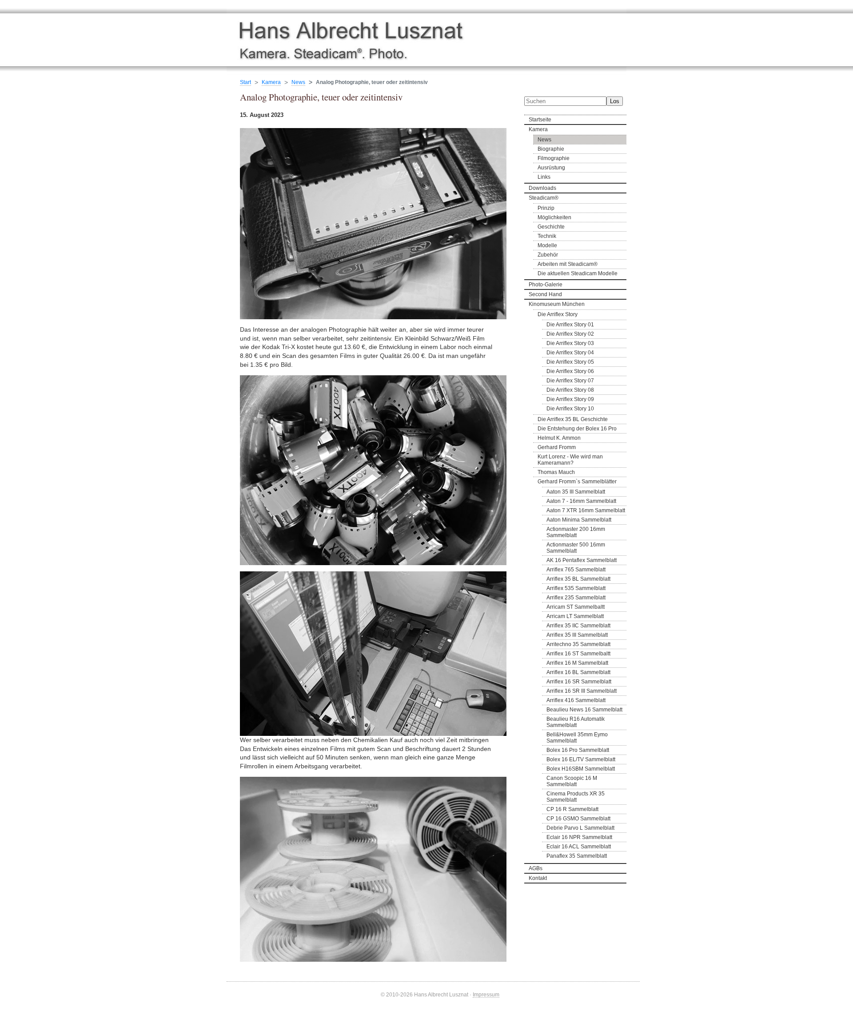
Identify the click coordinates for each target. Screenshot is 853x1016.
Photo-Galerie (545, 284)
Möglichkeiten (554, 217)
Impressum (486, 994)
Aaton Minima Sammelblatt (578, 520)
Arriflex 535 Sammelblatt (576, 588)
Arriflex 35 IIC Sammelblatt (578, 625)
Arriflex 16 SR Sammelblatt (578, 682)
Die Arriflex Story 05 (570, 362)
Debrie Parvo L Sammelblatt (580, 828)
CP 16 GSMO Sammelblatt (578, 818)
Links (544, 177)
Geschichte (551, 227)
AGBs (535, 868)
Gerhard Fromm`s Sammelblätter (577, 481)
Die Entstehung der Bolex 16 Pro (577, 429)
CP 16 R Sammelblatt (572, 809)
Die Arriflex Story (558, 314)
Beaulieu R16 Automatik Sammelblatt (575, 722)
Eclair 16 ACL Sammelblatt (578, 846)
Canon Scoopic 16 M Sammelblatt (571, 781)
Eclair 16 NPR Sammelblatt (579, 837)
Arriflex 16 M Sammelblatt (577, 663)
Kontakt (538, 878)
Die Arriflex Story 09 (570, 399)
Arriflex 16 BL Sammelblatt (578, 672)
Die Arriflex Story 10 (570, 409)
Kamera (538, 129)
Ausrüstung (551, 168)
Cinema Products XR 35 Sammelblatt (575, 797)
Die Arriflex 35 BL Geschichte (573, 419)
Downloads (542, 188)
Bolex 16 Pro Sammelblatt (577, 750)
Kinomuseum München (557, 304)
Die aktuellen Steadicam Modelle (578, 273)
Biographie (551, 149)
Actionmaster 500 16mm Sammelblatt (575, 548)
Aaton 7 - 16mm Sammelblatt (581, 501)
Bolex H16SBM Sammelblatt (580, 769)
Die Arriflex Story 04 (570, 352)
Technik (547, 236)
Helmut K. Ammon (559, 438)
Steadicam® (543, 198)
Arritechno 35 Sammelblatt (578, 644)
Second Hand (545, 294)
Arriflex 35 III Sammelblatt (577, 635)
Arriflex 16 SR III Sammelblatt (581, 691)
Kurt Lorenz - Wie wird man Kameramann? (570, 460)
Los (614, 101)
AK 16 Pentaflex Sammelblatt (581, 560)
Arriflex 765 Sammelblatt (576, 569)
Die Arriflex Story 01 (570, 324)
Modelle (547, 245)
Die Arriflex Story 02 (570, 334)
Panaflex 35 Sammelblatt (576, 856)
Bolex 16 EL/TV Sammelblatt (580, 759)
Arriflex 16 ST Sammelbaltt (578, 654)
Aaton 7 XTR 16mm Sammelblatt (585, 510)
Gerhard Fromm (557, 447)
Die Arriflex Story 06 (570, 371)
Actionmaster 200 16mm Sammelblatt (575, 532)
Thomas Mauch (556, 472)
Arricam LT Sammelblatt (575, 616)
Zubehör (548, 255)
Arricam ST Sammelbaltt (575, 607)
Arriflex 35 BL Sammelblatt (578, 579)
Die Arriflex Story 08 (570, 390)
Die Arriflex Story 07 (570, 380)
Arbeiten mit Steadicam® (568, 264)
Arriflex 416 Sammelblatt (576, 700)
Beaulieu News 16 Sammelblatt (584, 710)
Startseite (540, 119)
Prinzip (546, 208)
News (544, 140)
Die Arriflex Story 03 (570, 343)
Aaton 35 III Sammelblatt (575, 492)
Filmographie (554, 158)
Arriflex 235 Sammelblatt (576, 597)
